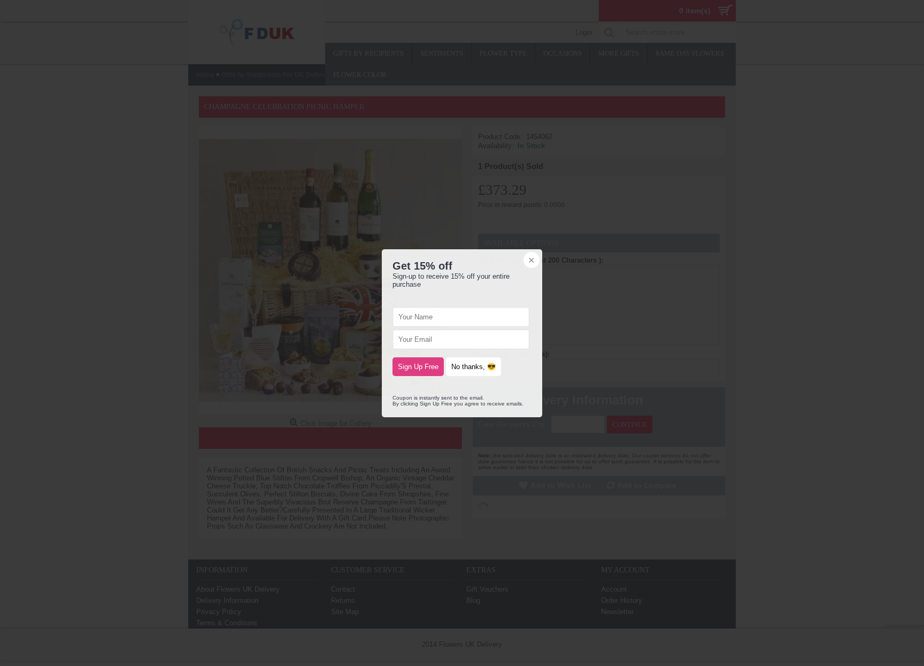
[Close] (530, 261)
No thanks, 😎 (473, 367)
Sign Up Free (418, 367)
